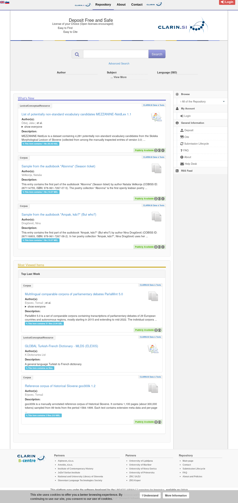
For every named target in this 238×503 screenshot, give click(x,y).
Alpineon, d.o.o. (66, 461)
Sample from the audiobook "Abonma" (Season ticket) (58, 166)
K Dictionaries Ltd (35, 355)
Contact (187, 464)
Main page (188, 461)
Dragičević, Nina (31, 223)
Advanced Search (119, 63)
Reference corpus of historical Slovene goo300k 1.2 (60, 386)
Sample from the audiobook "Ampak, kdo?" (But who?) (59, 214)
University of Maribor (140, 464)
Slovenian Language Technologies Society (80, 480)
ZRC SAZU (135, 476)
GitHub (184, 489)
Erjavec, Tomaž (34, 303)
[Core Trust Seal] (32, 473)
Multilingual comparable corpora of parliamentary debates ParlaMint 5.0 (74, 294)
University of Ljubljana (141, 461)
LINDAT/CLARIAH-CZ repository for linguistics (139, 489)
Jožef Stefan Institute (69, 472)
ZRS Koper (135, 480)
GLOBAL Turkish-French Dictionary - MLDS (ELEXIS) (61, 346)
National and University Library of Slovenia (80, 476)
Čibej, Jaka (28, 123)
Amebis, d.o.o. (65, 464)
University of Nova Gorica (143, 468)
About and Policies (192, 476)
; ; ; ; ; (71, 124)
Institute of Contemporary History (75, 468)
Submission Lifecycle (194, 468)
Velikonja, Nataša (32, 175)
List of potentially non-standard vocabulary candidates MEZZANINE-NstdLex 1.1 (76, 114)
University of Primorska (142, 472)
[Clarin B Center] (32, 458)
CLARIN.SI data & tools (153, 105)
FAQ (185, 472)
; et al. (32, 124)
